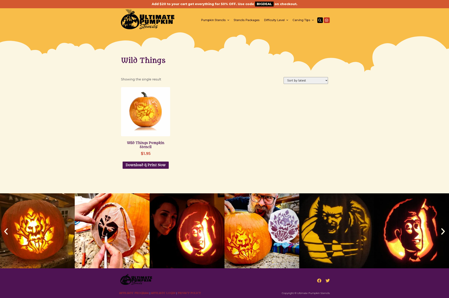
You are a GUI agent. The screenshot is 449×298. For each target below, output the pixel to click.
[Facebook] (319, 280)
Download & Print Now (146, 165)
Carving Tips (301, 20)
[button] (6, 231)
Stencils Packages (247, 20)
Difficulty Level (274, 20)
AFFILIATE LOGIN (163, 293)
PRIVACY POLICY (189, 293)
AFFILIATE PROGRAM (134, 293)
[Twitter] (327, 280)
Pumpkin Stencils (213, 20)
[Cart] (327, 20)
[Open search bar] (320, 20)
